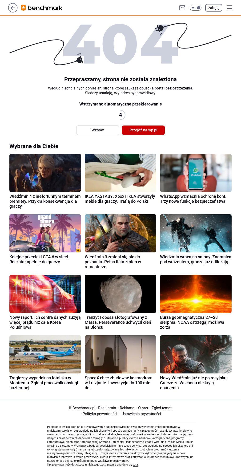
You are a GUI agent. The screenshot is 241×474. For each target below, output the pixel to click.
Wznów (98, 130)
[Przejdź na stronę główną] (13, 11)
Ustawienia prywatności (140, 414)
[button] (195, 8)
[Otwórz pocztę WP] (182, 8)
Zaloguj (213, 8)
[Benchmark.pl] (45, 8)
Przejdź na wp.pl (143, 130)
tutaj (135, 464)
